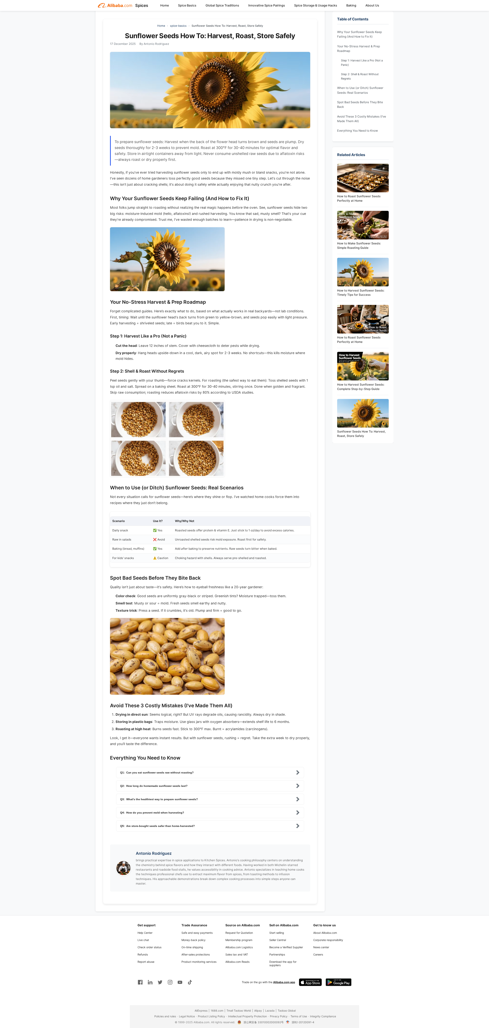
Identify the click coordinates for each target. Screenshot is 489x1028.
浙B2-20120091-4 (303, 1022)
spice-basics (178, 25)
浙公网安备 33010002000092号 (264, 1022)
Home (164, 5)
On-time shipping (192, 947)
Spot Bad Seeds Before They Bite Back (360, 104)
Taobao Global (287, 1010)
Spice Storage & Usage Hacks (315, 5)
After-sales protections (195, 954)
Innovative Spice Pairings (266, 5)
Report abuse (146, 961)
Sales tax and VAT (236, 954)
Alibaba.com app (284, 982)
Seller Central (277, 940)
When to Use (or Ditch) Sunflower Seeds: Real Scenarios (360, 90)
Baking (351, 5)
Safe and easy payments (197, 932)
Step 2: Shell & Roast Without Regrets (360, 76)
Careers (318, 954)
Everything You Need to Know (357, 130)
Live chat (143, 940)
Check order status (149, 947)
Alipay (258, 1010)
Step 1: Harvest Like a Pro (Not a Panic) (362, 62)
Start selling (276, 932)
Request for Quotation (239, 932)
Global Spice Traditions (222, 5)
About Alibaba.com (325, 932)
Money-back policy (193, 940)
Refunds (143, 954)
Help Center (145, 932)
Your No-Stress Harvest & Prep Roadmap (358, 48)
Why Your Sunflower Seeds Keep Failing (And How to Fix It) (359, 34)
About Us (372, 5)
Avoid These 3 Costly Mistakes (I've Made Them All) (361, 118)
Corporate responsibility (328, 940)
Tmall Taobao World (239, 1010)
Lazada (269, 1010)
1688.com (217, 1010)
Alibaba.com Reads (237, 961)
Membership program (238, 940)
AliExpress (201, 1010)
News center (321, 947)
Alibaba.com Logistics (239, 947)
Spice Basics (187, 5)
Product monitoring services (198, 961)
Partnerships (277, 954)
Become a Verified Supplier (286, 947)
